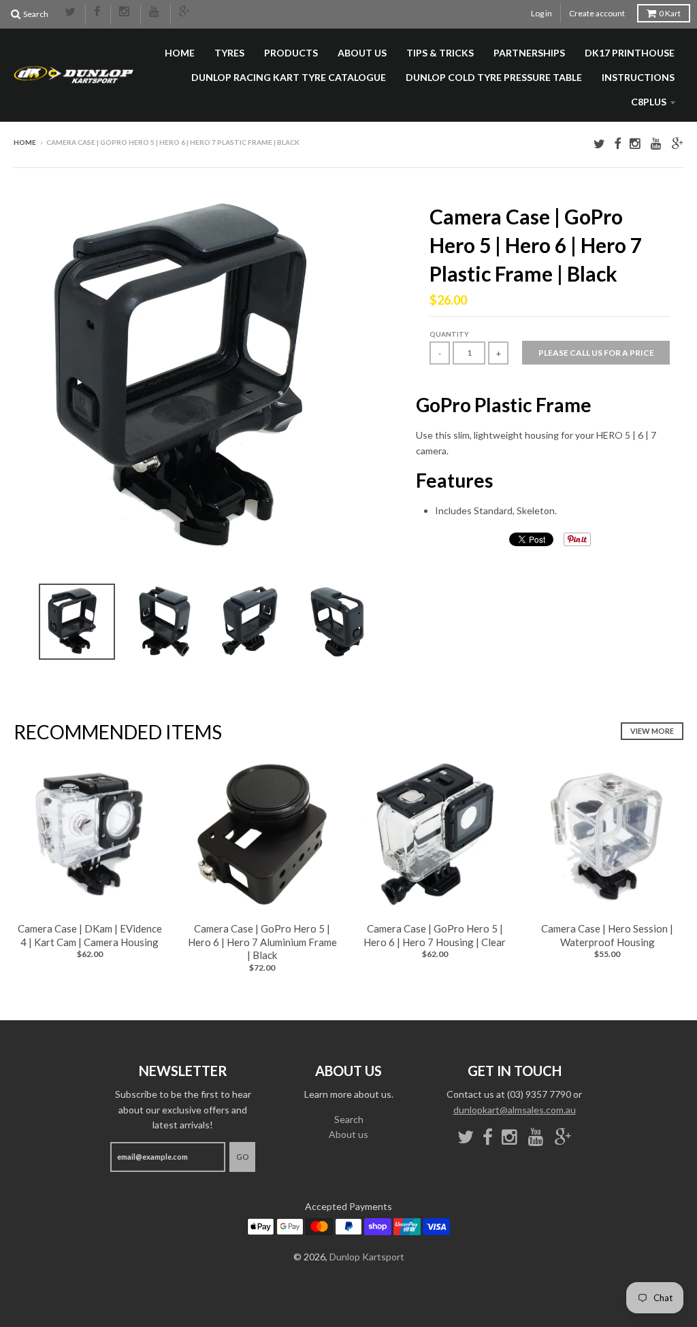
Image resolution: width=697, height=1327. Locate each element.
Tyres (229, 52)
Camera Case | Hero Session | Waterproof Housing (607, 935)
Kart (670, 13)
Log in (541, 13)
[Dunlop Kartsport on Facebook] (98, 12)
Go (242, 1156)
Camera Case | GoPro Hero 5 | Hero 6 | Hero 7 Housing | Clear (434, 935)
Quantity (449, 334)
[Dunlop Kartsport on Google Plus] (185, 12)
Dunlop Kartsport (366, 1256)
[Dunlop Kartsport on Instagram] (125, 12)
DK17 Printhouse (630, 52)
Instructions (638, 77)
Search (348, 1119)
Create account (597, 13)
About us (362, 52)
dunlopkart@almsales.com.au (514, 1109)
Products (291, 52)
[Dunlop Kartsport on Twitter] (71, 12)
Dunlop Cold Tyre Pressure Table (494, 77)
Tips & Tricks (440, 52)
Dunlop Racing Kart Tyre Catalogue (288, 77)
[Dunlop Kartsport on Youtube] (155, 12)
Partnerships (529, 52)
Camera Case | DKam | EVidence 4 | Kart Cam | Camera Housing (90, 935)
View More (652, 730)
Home (180, 52)
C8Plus (648, 101)
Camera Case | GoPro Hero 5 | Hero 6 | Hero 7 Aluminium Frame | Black (262, 941)
